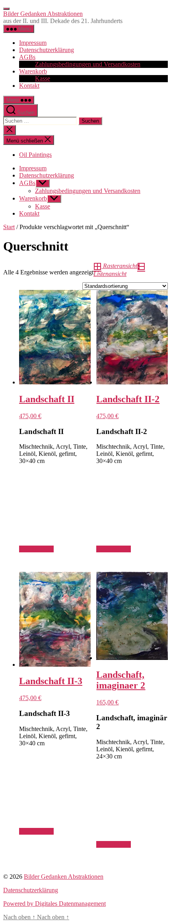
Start (9, 227)
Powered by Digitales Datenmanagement (54, 903)
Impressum (33, 42)
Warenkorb (33, 71)
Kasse (42, 78)
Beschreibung (36, 549)
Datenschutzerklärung (46, 49)
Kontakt (29, 85)
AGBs (27, 57)
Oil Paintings (35, 154)
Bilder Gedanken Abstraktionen (43, 13)
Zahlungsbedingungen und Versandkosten (87, 64)
